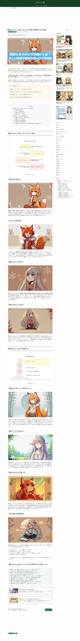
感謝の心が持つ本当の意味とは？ (21, 120)
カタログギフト (60, 133)
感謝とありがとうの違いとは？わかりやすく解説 (23, 108)
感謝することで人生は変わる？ (20, 119)
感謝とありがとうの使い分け (20, 112)
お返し (58, 127)
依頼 (58, 145)
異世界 (58, 163)
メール (58, 143)
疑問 (58, 165)
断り (58, 152)
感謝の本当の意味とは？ (19, 109)
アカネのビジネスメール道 (62, 131)
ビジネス (59, 140)
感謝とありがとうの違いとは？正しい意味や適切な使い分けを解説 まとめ (28, 123)
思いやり (59, 147)
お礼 (58, 124)
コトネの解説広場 (11, 31)
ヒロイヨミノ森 (40, 2)
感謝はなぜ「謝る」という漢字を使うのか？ (23, 117)
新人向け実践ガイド (60, 154)
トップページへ (49, 609)
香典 (58, 174)
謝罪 (58, 168)
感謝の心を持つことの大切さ (20, 114)
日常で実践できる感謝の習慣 (20, 121)
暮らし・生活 (59, 159)
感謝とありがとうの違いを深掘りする (20, 116)
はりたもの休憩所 (60, 129)
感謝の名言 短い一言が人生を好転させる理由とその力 (29, 599)
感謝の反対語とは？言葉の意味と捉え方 (27, 589)
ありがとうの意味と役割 (19, 111)
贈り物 (58, 172)
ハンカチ (59, 138)
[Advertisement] (40, 17)
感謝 (15, 31)
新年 (58, 156)
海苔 (58, 161)
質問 (58, 170)
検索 (67, 29)
